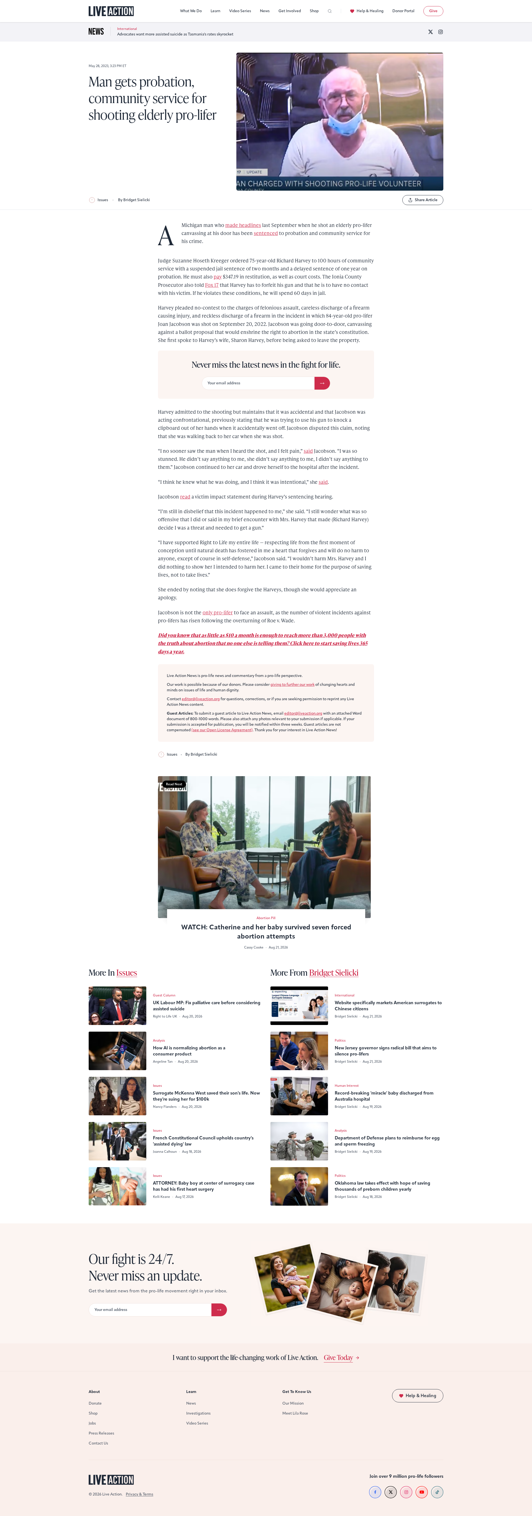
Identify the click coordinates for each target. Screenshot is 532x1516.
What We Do (191, 11)
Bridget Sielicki (334, 972)
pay (218, 276)
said (308, 450)
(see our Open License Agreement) (222, 730)
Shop (314, 11)
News (265, 11)
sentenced (266, 232)
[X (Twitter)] (430, 32)
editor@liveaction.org (201, 699)
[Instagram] (440, 32)
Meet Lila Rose (295, 1413)
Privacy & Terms (139, 1494)
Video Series (240, 11)
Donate (95, 1403)
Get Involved (289, 11)
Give (433, 11)
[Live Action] (111, 11)
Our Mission (293, 1403)
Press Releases (101, 1433)
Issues (103, 200)
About (94, 1391)
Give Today (338, 1357)
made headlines (243, 224)
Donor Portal (403, 11)
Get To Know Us (296, 1391)
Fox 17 (212, 284)
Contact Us (98, 1443)
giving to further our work (292, 684)
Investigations (198, 1413)
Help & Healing (370, 11)
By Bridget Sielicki (134, 200)
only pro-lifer (218, 612)
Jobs (92, 1423)
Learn (215, 11)
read (185, 496)
